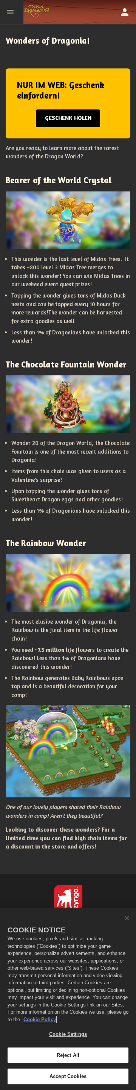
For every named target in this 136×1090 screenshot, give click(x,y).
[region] (68, 999)
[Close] (127, 918)
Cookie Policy (39, 1019)
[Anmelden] (124, 12)
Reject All (68, 1055)
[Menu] (11, 12)
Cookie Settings (68, 1034)
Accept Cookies (68, 1076)
